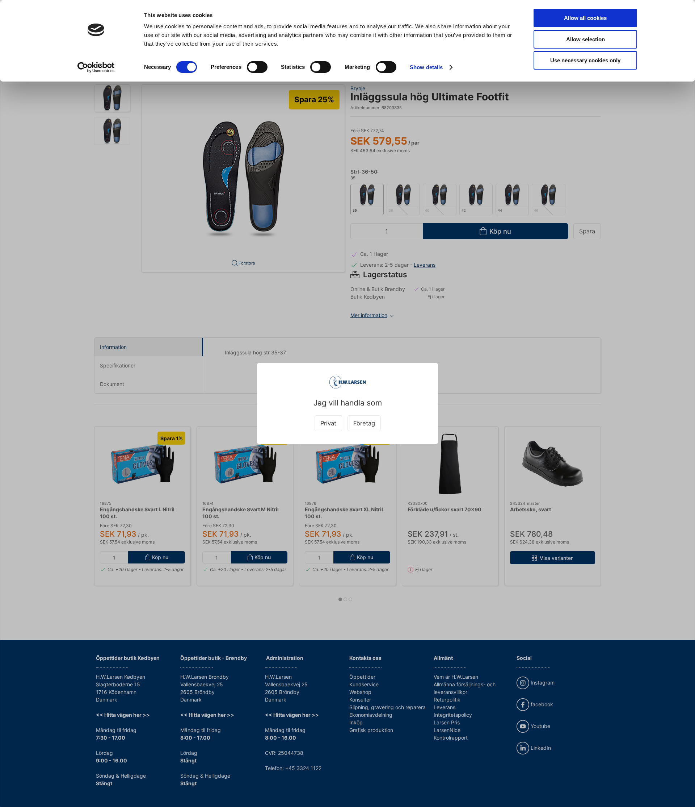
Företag (364, 423)
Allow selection (585, 39)
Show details (426, 67)
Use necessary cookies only (585, 60)
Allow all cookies (585, 18)
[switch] (257, 67)
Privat (328, 423)
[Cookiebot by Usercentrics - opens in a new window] (96, 67)
